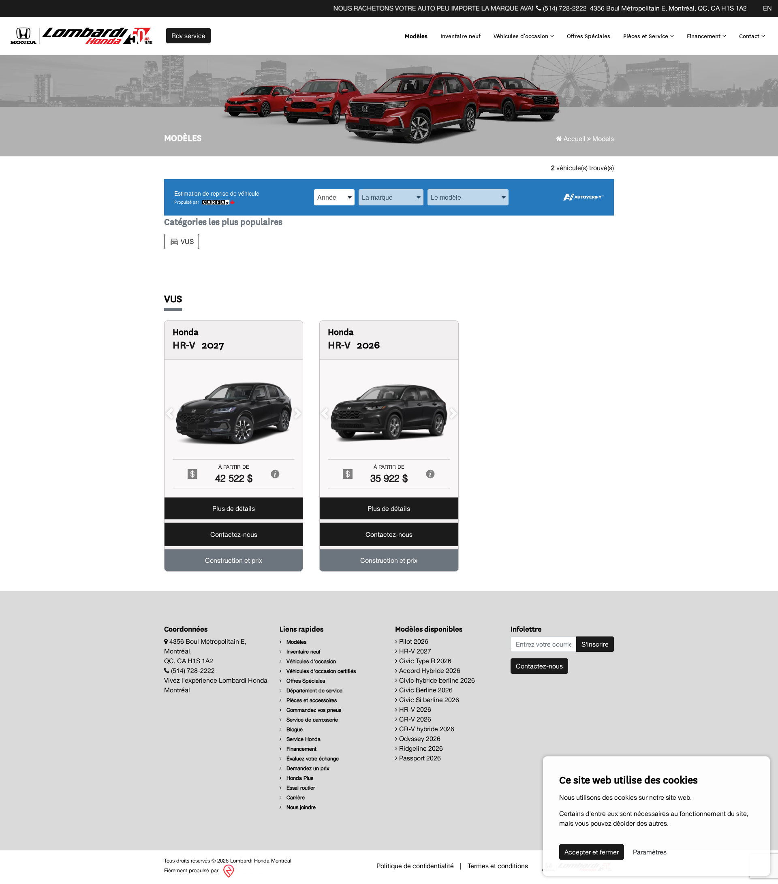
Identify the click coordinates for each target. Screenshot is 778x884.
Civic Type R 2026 (424, 660)
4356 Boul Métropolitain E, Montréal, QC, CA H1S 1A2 (668, 8)
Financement (704, 36)
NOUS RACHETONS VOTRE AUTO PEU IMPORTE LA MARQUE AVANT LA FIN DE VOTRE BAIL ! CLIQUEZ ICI (471, 8)
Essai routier (300, 788)
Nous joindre (300, 807)
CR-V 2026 (414, 719)
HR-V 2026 (414, 709)
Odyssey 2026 (419, 738)
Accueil (574, 138)
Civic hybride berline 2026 (436, 680)
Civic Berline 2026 (425, 690)
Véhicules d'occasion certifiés (320, 671)
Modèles (416, 36)
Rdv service (188, 35)
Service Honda (303, 739)
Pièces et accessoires (311, 700)
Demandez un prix (307, 768)
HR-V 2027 (414, 651)
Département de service (313, 691)
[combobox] (334, 197)
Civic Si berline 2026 (428, 699)
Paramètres (650, 852)
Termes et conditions (498, 865)
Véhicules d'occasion (522, 36)
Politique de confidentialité (415, 865)
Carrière (295, 797)
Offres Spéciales (588, 36)
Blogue (294, 729)
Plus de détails (233, 508)
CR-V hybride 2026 (426, 728)
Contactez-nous (233, 534)
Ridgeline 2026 (420, 748)
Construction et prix (233, 560)
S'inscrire (595, 644)
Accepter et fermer (591, 852)
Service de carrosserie (311, 720)
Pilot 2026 (413, 641)
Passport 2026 (419, 758)
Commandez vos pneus (313, 710)
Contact (750, 36)
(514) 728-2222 (564, 8)
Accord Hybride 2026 (429, 670)
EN (767, 8)
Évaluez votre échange (312, 759)
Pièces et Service (646, 36)
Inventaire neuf (460, 36)
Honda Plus (299, 778)
